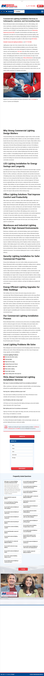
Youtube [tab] (23, 569)
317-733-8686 (31, 6)
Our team (20, 51)
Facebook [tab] (7, 569)
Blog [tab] (38, 569)
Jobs (41, 6)
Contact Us (22, 436)
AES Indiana (34, 38)
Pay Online (10, 11)
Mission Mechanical (28, 57)
